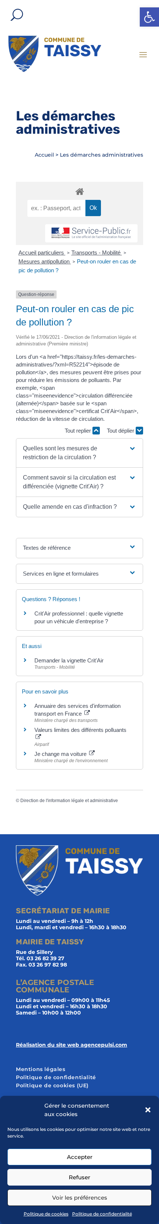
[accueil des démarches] (79, 191)
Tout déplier (121, 430)
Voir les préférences (79, 1197)
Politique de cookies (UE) (52, 1086)
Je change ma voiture (61, 754)
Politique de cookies (46, 1214)
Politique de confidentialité (102, 1214)
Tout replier (78, 430)
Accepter (79, 1156)
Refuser (79, 1177)
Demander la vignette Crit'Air (69, 660)
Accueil (44, 154)
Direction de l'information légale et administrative (69, 800)
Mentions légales (40, 1070)
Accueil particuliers (41, 252)
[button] (149, 17)
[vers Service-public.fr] (91, 233)
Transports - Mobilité (96, 252)
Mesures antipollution (44, 261)
